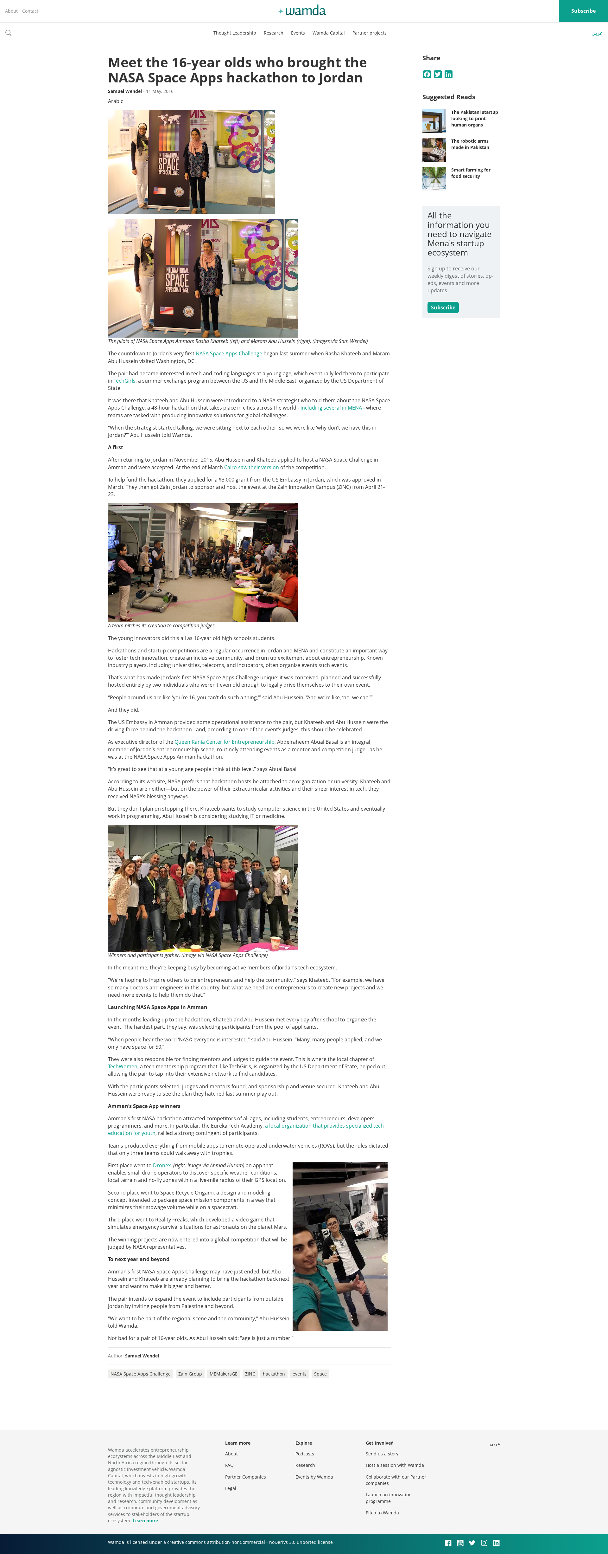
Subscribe (583, 10)
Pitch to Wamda (382, 1513)
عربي (597, 33)
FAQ (229, 1465)
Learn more (145, 1521)
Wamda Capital (329, 33)
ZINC (250, 1374)
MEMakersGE (224, 1374)
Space (320, 1374)
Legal (230, 1488)
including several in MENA (331, 407)
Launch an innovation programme (389, 1498)
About (11, 11)
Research (273, 33)
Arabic (115, 101)
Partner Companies (245, 1477)
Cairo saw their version (251, 467)
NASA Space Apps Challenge (141, 1374)
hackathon (274, 1374)
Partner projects (369, 33)
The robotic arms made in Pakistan (470, 144)
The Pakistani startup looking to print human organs (474, 118)
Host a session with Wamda (395, 1465)
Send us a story (382, 1454)
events (300, 1374)
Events (298, 33)
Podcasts (304, 1454)
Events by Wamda (314, 1477)
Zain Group (190, 1374)
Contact (30, 11)
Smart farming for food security (471, 173)
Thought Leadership (234, 33)
